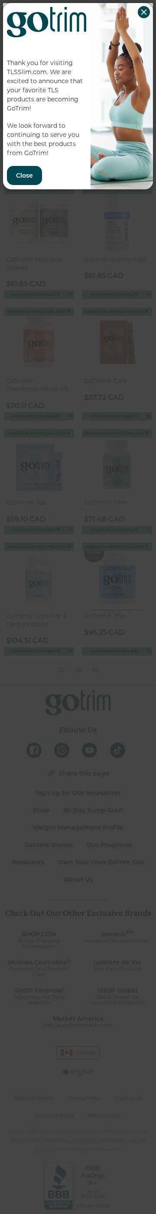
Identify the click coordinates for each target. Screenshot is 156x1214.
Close (144, 12)
